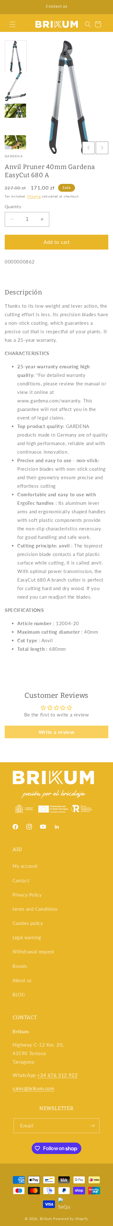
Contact (21, 880)
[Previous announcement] (12, 7)
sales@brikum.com (33, 1088)
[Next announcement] (101, 7)
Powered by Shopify (70, 1219)
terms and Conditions (35, 909)
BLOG (19, 994)
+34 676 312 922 (57, 1075)
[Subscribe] (92, 1125)
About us (22, 980)
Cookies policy (28, 923)
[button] (12, 24)
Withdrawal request (33, 951)
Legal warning (27, 937)
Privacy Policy (27, 894)
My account (25, 866)
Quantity (13, 206)
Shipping (34, 196)
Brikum (46, 1219)
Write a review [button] (56, 732)
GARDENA (14, 156)
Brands (20, 966)
